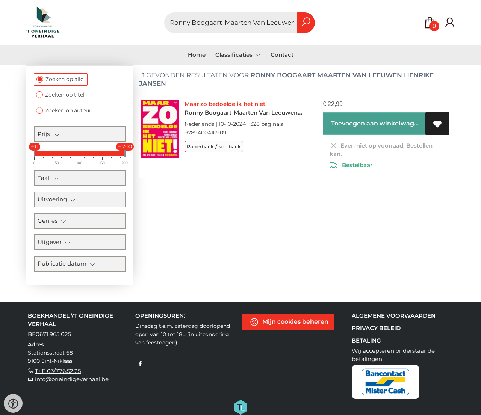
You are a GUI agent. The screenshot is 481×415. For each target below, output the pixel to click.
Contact (282, 54)
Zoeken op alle (64, 79)
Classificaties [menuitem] (234, 54)
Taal (46, 177)
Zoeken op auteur (68, 110)
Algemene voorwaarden (394, 315)
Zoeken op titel (65, 94)
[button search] (306, 22)
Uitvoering (54, 199)
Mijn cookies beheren (294, 321)
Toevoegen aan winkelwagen (376, 123)
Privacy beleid (376, 328)
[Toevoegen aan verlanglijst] (437, 123)
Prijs (46, 133)
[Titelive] (240, 406)
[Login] (450, 22)
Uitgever (51, 242)
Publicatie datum (63, 263)
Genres (49, 220)
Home (197, 54)
